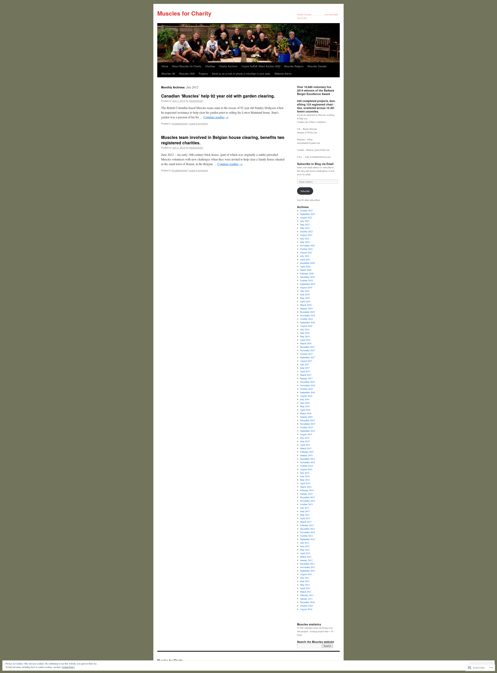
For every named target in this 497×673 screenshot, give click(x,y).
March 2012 (305, 556)
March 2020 (305, 269)
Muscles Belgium (294, 66)
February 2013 (307, 525)
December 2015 (307, 420)
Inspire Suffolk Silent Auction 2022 (261, 66)
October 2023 (306, 210)
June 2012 (305, 546)
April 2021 (305, 259)
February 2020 (307, 273)
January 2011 (306, 598)
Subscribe (305, 191)
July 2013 (304, 507)
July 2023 (304, 220)
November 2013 (307, 500)
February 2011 (307, 595)
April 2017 (305, 371)
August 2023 (306, 217)
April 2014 (305, 483)
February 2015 (307, 451)
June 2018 (305, 332)
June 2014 (305, 476)
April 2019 (305, 301)
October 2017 (306, 353)
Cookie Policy (68, 667)
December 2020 (307, 262)
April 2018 (305, 339)
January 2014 (306, 493)
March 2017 (305, 374)
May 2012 (305, 549)
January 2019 (306, 308)
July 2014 (304, 472)
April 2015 (305, 444)
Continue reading (216, 117)
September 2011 (307, 570)
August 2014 (306, 469)
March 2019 (305, 304)
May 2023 (305, 227)
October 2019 (306, 280)
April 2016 (305, 409)
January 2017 (306, 378)
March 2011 (305, 591)
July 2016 (304, 399)
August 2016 (306, 395)
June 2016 (305, 402)
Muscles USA (187, 73)
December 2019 (307, 276)
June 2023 (305, 224)
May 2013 (305, 514)
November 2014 (307, 462)
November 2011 (307, 567)
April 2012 (305, 553)
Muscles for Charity (184, 13)
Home (165, 66)
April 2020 (305, 266)
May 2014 (305, 479)
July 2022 (304, 238)
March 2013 (305, 521)
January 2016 (306, 416)
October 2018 (306, 318)
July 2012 (304, 542)
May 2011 (305, 584)
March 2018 (305, 343)
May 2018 (305, 336)
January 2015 (306, 455)
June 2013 (305, 511)
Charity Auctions (228, 66)
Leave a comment (198, 123)
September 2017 (307, 357)
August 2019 (306, 287)
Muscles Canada (317, 66)
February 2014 (307, 490)
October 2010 (306, 605)
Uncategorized (179, 123)
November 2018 (307, 315)
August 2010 (306, 609)
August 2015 (306, 434)
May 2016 (305, 406)
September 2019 (307, 283)
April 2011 (305, 588)
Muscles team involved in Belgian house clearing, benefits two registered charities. (222, 139)
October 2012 (306, 535)
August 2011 (306, 574)
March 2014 (305, 486)
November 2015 (307, 423)
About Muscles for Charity (186, 66)
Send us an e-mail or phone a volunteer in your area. (241, 73)
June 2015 (305, 441)
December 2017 (307, 346)
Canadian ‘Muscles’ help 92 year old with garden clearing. (218, 96)
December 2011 (307, 563)
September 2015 (307, 430)
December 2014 (307, 458)
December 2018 (307, 311)
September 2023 (307, 213)
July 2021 (304, 255)
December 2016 (307, 381)
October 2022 (306, 231)
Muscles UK (168, 73)
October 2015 (306, 427)
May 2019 (305, 297)
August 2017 (306, 360)
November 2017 (307, 350)
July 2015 (304, 437)
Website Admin (283, 73)
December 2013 (307, 497)
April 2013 (305, 518)
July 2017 (304, 364)
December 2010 (307, 602)
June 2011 (305, 581)
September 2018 (307, 322)
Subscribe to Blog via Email (315, 164)
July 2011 (304, 577)
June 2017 (305, 367)
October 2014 (306, 465)
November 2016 (307, 385)
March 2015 (305, 448)
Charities (210, 66)
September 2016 (307, 392)
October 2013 (306, 504)
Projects (203, 73)
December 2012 (307, 528)
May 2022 (305, 241)
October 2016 (306, 388)
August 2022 (306, 234)
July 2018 (304, 329)
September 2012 (307, 539)
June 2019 (305, 294)
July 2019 (304, 290)
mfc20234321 (196, 100)
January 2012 (306, 560)
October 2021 (306, 248)
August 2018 (306, 325)
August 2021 (306, 252)
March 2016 (305, 413)
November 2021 (307, 245)
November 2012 (307, 532)
